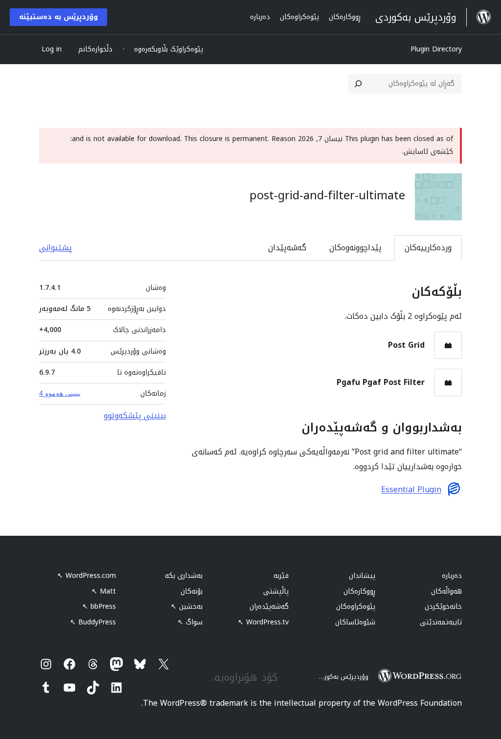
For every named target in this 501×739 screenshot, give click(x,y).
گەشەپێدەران (269, 606)
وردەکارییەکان (428, 247)
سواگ (190, 622)
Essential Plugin (411, 489)
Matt (103, 591)
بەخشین (187, 606)
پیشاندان (362, 575)
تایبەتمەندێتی (441, 622)
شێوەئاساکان (355, 622)
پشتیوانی (55, 247)
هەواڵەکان (446, 591)
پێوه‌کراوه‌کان (355, 606)
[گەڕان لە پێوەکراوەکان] (358, 84)
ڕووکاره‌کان (359, 591)
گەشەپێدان (287, 247)
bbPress (99, 606)
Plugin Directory (436, 49)
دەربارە (452, 575)
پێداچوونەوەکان (355, 247)
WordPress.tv (263, 622)
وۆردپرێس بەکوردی (342, 676)
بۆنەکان (192, 591)
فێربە (281, 575)
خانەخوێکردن (443, 606)
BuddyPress (93, 622)
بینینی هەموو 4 (60, 393)
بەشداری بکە (184, 575)
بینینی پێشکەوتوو (135, 415)
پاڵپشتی (276, 591)
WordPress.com (86, 575)
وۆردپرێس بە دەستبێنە (58, 17)
